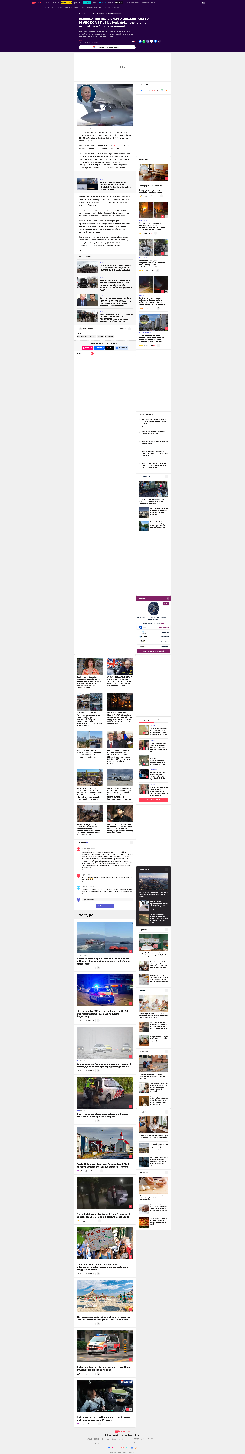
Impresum (100, 1443)
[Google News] (162, 90)
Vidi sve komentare (104, 906)
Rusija (115, 146)
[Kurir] (89, 1439)
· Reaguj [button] (144, 196)
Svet (93, 13)
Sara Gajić (82, 40)
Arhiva (141, 1443)
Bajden (101, 210)
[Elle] (103, 1439)
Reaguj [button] (81, 353)
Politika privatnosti (149, 1443)
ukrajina (92, 336)
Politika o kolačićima (132, 1443)
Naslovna (82, 13)
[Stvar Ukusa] (154, 1439)
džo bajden (109, 336)
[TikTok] (158, 90)
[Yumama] (145, 1439)
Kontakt (106, 1443)
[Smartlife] (129, 1439)
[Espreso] (96, 1439)
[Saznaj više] (166, 476)
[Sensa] (136, 1439)
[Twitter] (149, 90)
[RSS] (166, 90)
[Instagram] (145, 90)
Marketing (93, 1443)
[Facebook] (141, 90)
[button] (133, 41)
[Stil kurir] (108, 1439)
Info (88, 13)
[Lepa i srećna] (121, 1439)
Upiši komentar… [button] (89, 900)
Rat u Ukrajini (82, 336)
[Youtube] (153, 90)
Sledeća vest (122, 329)
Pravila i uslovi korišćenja (117, 1443)
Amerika (100, 336)
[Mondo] (37, 3)
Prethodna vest (88, 329)
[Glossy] (114, 1439)
